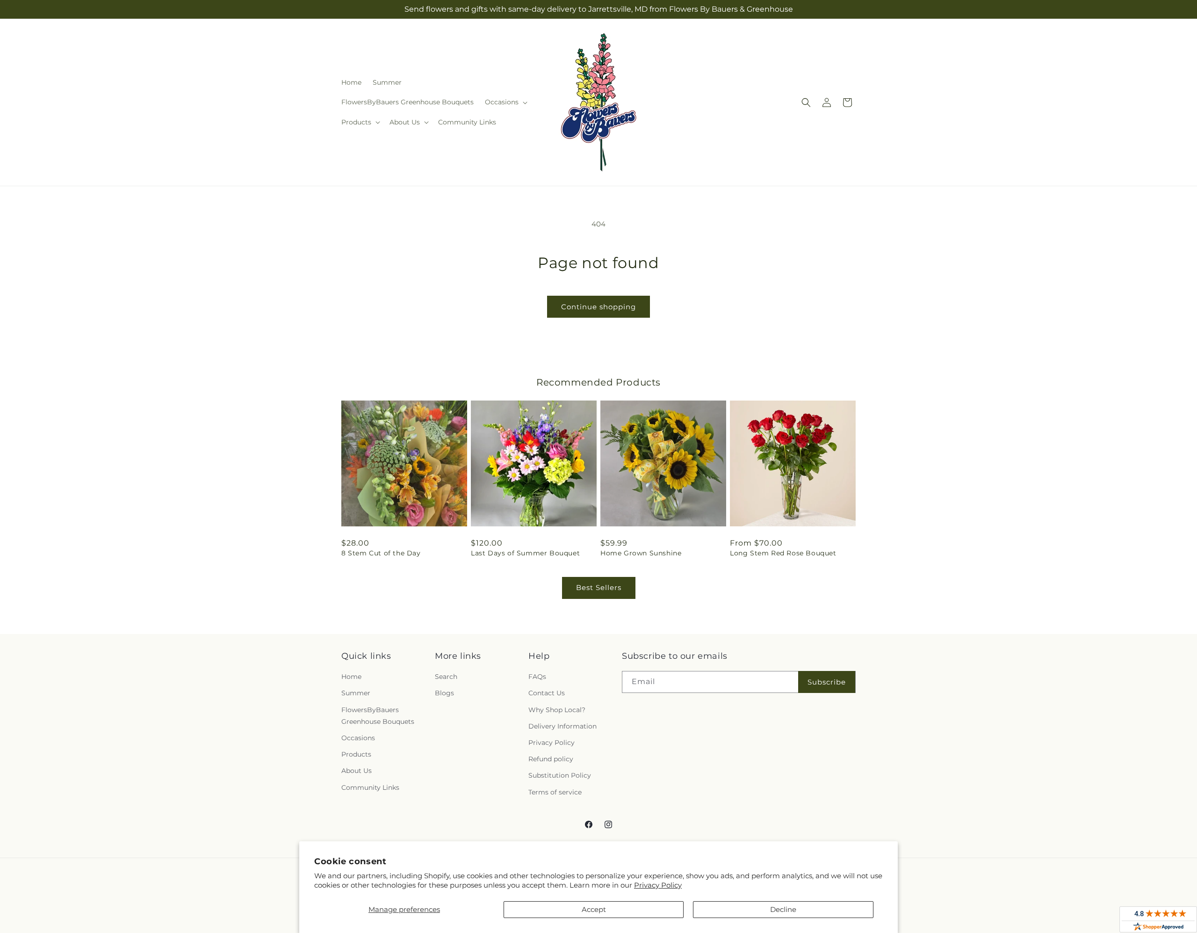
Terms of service (555, 792)
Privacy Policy (658, 885)
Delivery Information (562, 726)
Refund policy (550, 759)
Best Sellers (598, 587)
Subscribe (827, 682)
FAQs (537, 676)
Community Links (370, 787)
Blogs (444, 693)
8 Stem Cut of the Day (381, 553)
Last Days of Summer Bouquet (525, 553)
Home (351, 676)
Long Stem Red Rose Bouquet (783, 553)
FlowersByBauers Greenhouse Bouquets (377, 716)
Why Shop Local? (556, 710)
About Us (356, 770)
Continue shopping (598, 306)
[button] (505, 102)
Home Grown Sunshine (640, 553)
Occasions (358, 738)
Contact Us (546, 693)
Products (356, 754)
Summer (355, 693)
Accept (594, 909)
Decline (783, 909)
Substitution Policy (559, 775)
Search (446, 676)
